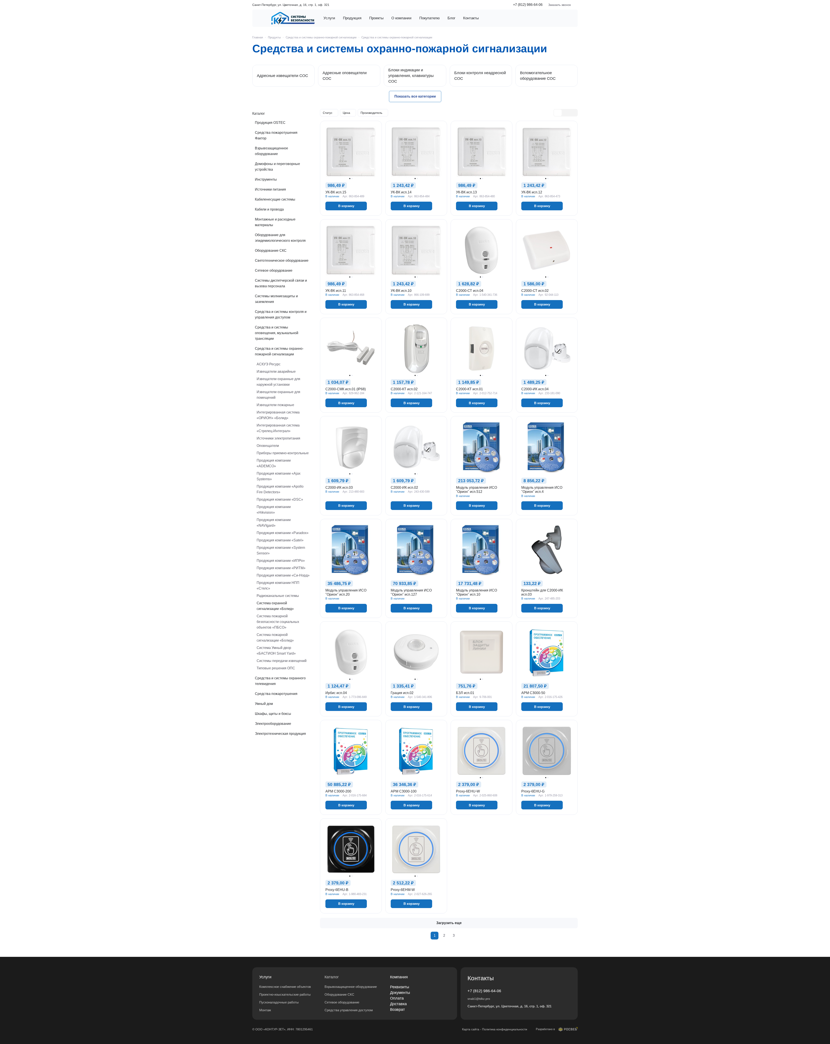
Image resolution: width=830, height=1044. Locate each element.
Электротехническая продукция (280, 733)
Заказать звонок (559, 5)
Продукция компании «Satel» (280, 540)
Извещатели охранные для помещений (278, 394)
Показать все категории (415, 96)
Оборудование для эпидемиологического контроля (280, 237)
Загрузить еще (449, 923)
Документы (400, 992)
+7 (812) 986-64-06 (528, 5)
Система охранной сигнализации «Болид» (275, 606)
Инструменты (266, 179)
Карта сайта (470, 1029)
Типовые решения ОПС (276, 668)
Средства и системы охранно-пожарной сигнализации (279, 351)
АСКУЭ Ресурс (268, 364)
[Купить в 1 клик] (373, 206)
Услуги (265, 977)
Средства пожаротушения (276, 694)
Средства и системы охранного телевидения (280, 681)
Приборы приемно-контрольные (283, 453)
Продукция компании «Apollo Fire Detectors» (280, 489)
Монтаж (265, 1010)
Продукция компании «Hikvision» (274, 509)
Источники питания (270, 189)
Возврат (397, 1009)
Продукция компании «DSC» (280, 499)
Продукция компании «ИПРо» (281, 560)
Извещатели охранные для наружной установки (278, 381)
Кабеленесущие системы (275, 199)
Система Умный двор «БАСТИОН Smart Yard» (276, 650)
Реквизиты (399, 987)
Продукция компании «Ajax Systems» (278, 476)
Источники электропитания (278, 438)
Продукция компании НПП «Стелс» (278, 585)
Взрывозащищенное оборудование (271, 151)
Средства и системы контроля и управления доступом (281, 314)
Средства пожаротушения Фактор (276, 135)
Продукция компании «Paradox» (282, 533)
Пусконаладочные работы (279, 1002)
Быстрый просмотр (351, 166)
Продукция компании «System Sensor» (281, 550)
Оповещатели (268, 446)
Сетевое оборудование (273, 270)
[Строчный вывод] (565, 112)
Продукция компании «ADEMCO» (274, 463)
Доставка (398, 1004)
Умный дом (264, 704)
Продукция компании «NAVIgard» (274, 522)
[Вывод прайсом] (573, 112)
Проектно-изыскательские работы (285, 994)
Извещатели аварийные (276, 371)
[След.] (463, 935)
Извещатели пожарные (275, 405)
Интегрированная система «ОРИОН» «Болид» (278, 415)
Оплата (397, 998)
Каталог (332, 977)
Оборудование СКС (271, 250)
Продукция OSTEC (270, 122)
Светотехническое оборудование (281, 260)
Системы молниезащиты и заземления (276, 299)
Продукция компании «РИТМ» (281, 568)
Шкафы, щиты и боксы (273, 714)
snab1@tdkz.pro (478, 998)
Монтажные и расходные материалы (275, 222)
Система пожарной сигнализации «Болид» (275, 637)
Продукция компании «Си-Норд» (283, 575)
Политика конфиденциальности (504, 1029)
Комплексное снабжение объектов (285, 986)
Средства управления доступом (349, 1010)
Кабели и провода (269, 209)
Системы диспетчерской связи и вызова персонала (281, 283)
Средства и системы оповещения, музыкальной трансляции (276, 332)
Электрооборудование (273, 723)
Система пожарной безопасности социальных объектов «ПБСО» (278, 621)
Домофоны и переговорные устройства (277, 166)
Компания (399, 977)
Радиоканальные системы (278, 596)
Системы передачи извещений (282, 661)
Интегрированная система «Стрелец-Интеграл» (278, 428)
